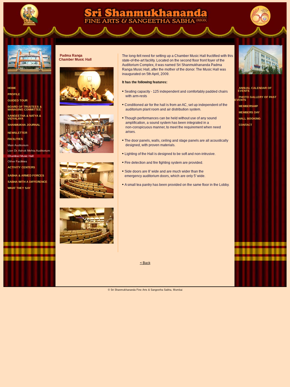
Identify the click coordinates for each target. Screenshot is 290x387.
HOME (12, 88)
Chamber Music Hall (20, 156)
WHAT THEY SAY (19, 188)
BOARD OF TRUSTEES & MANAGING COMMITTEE (22, 108)
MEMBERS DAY (249, 112)
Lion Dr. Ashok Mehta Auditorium (29, 150)
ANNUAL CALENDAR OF (255, 89)
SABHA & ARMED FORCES (26, 175)
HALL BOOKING (250, 118)
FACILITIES (15, 139)
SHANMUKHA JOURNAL (24, 124)
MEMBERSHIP (248, 106)
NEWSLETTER (17, 132)
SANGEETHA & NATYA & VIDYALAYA (22, 117)
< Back (145, 263)
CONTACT (245, 124)
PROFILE (14, 94)
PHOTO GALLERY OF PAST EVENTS (259, 98)
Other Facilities (17, 161)
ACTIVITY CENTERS (21, 167)
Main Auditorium (18, 145)
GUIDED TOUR (17, 100)
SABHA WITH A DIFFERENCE (27, 181)
